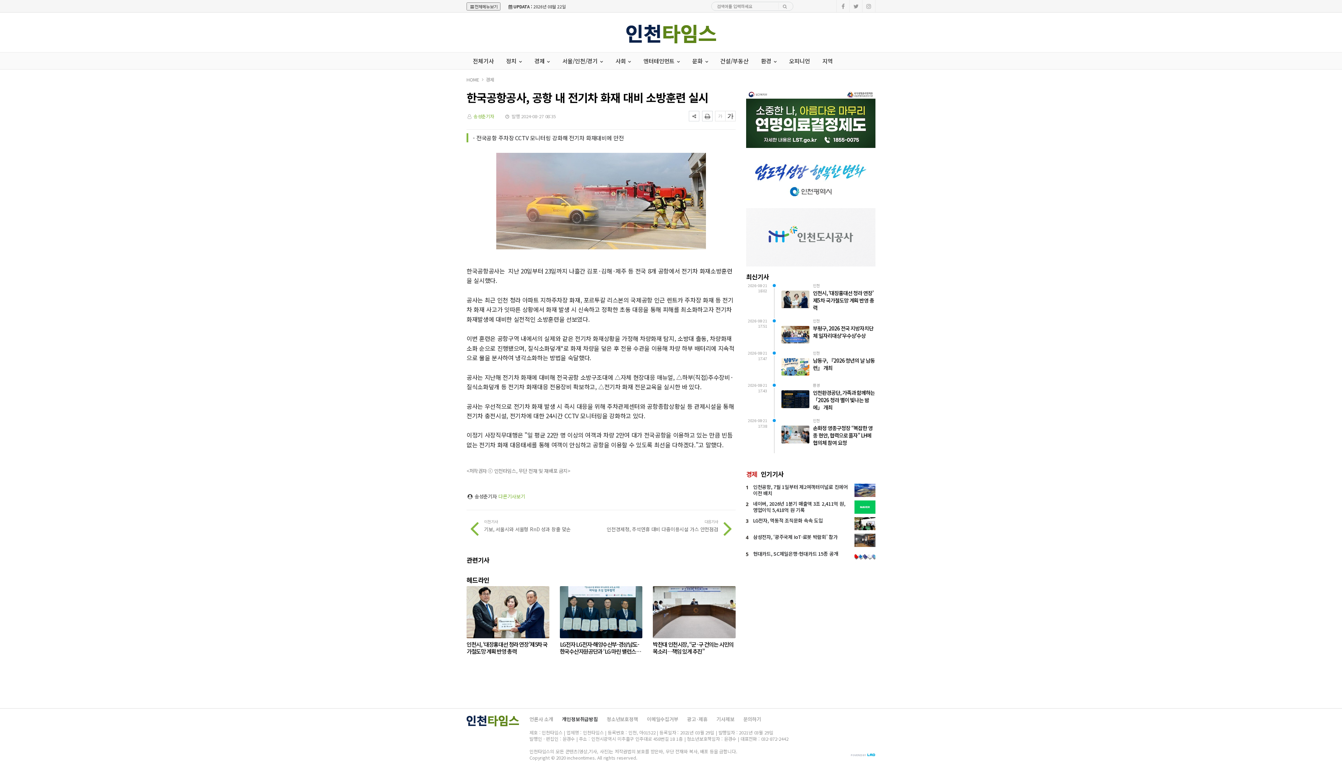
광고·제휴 (697, 719)
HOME (473, 79)
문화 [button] (698, 61)
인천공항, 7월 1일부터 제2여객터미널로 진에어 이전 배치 (800, 490)
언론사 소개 (541, 719)
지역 (827, 61)
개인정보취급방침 (580, 719)
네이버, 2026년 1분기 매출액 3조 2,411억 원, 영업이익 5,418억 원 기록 (799, 506)
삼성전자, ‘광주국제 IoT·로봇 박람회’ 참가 (795, 536)
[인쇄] (707, 116)
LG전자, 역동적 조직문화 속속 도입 (788, 520)
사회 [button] (621, 61)
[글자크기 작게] (720, 116)
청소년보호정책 (622, 719)
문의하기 (752, 719)
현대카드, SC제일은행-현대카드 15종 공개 (795, 553)
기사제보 (725, 719)
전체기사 (483, 61)
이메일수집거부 (662, 719)
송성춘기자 (484, 116)
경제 (490, 79)
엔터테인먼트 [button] (659, 61)
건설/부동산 (734, 61)
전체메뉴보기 (486, 6)
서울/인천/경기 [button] (580, 61)
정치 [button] (512, 61)
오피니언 (799, 61)
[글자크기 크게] (730, 116)
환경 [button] (767, 61)
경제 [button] (540, 61)
